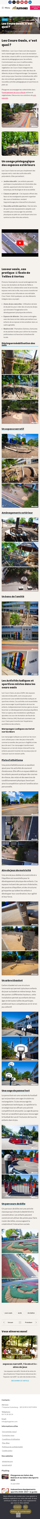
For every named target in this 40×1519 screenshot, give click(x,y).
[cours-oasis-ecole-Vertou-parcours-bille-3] (20, 1290)
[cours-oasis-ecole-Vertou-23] (20, 803)
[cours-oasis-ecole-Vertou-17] (20, 913)
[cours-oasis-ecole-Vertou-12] (20, 554)
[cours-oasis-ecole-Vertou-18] (20, 938)
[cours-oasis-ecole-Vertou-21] (20, 446)
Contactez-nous (8, 1435)
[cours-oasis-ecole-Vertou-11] (20, 530)
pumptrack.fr (7, 1465)
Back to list (20, 1322)
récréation (31, 1313)
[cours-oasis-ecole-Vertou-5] (20, 387)
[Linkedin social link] (30, 2)
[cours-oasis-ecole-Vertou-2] (20, 1024)
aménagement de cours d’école (14, 92)
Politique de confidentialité (12, 1447)
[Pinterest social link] (26, 2)
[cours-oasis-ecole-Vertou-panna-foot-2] (20, 1162)
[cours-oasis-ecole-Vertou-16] (20, 362)
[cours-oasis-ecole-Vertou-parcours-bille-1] (20, 1241)
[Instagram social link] (18, 2)
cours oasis (8, 1313)
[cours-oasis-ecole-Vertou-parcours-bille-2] (20, 1266)
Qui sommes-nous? (9, 1432)
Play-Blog (5, 1443)
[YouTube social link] (22, 2)
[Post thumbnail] (5, 1479)
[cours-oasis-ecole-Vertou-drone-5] (20, 853)
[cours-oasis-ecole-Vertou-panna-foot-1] (20, 1137)
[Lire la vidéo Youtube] (20, 242)
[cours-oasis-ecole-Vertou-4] (20, 1073)
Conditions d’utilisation (11, 1439)
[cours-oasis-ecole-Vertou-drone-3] (20, 412)
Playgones (9, 31)
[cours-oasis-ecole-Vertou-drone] (20, 495)
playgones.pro (7, 1461)
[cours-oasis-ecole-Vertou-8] (20, 613)
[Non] (18, 1515)
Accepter (17, 1507)
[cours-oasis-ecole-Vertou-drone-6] (20, 579)
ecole (20, 1313)
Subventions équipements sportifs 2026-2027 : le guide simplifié (24, 1492)
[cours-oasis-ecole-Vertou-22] (20, 471)
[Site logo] (20, 7)
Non (25, 1507)
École (5, 19)
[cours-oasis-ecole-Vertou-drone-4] (20, 828)
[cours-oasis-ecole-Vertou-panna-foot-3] (20, 1186)
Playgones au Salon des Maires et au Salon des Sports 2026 (24, 1478)
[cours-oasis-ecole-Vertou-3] (20, 1048)
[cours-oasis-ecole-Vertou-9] (20, 638)
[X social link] (14, 2)
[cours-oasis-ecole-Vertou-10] (20, 663)
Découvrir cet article (20, 1381)
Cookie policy (7, 1450)
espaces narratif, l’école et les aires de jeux (20, 1365)
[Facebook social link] (10, 2)
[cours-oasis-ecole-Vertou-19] (20, 963)
